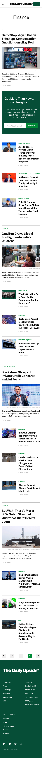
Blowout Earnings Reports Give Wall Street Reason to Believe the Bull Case (29, 437)
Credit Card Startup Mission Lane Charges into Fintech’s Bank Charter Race (28, 463)
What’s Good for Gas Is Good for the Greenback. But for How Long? (28, 298)
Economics (22, 290)
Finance (21, 315)
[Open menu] (4, 3)
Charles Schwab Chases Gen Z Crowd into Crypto (29, 487)
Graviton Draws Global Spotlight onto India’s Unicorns (17, 237)
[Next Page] (38, 656)
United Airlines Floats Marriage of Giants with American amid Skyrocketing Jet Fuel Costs (27, 631)
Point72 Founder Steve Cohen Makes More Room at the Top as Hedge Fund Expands (28, 207)
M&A (3, 29)
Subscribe (31, 126)
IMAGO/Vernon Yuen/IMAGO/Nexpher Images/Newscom (26, 407)
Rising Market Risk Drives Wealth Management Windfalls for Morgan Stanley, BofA (29, 580)
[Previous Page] (4, 656)
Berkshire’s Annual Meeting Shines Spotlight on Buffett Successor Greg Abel (29, 323)
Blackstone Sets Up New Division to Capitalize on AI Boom (28, 348)
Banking (21, 453)
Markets (5, 228)
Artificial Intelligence (29, 173)
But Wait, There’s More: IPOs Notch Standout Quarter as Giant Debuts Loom (18, 516)
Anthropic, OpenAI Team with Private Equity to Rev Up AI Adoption (28, 182)
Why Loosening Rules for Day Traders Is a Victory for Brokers (29, 605)
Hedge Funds (23, 198)
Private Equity (25, 143)
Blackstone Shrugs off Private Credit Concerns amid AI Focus (18, 375)
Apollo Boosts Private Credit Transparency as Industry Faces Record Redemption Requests (28, 154)
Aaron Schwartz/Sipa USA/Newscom (30, 70)
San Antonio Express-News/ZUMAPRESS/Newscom (27, 549)
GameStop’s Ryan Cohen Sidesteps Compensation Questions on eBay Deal (19, 38)
